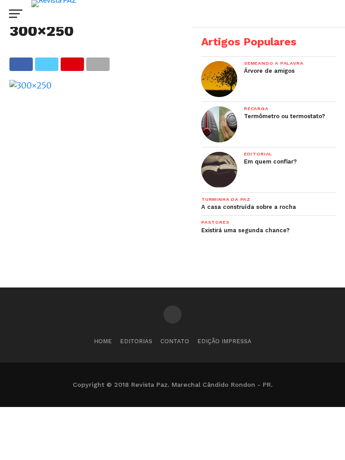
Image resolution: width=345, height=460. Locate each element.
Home (103, 341)
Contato (174, 341)
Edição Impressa (224, 341)
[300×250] (30, 85)
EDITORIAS (136, 341)
